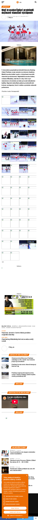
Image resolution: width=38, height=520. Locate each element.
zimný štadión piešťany (14, 327)
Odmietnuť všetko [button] (15, 512)
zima (3, 327)
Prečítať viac (16, 493)
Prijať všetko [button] (15, 508)
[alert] (15, 496)
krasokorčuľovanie (25, 326)
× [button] (26, 475)
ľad (34, 326)
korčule (15, 326)
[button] (15, 515)
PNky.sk (10, 17)
